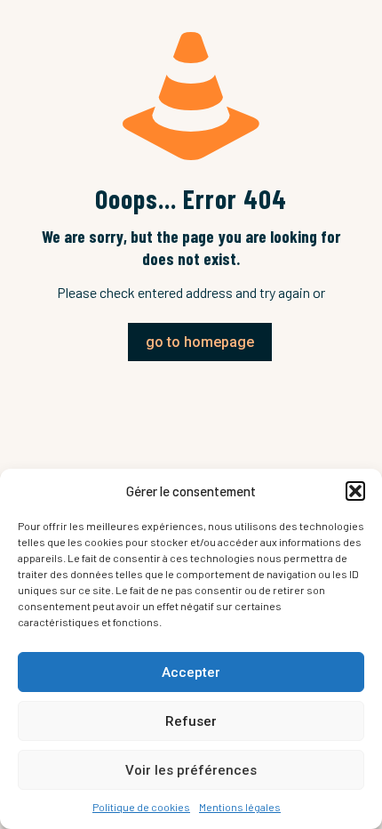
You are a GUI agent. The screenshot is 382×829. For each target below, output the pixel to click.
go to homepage (200, 342)
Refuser (191, 721)
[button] (355, 491)
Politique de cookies (141, 807)
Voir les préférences (191, 770)
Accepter (191, 672)
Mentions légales (240, 807)
